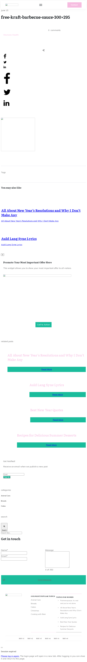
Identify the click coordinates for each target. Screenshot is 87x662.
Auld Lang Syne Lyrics (19, 238)
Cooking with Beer (38, 614)
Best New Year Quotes (46, 410)
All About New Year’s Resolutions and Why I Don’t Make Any (41, 212)
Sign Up (6, 477)
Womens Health (11, 35)
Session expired (8, 651)
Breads (3, 501)
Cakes (3, 506)
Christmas (35, 610)
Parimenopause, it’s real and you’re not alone (69, 602)
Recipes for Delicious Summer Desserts (46, 435)
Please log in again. (10, 656)
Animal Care (5, 496)
